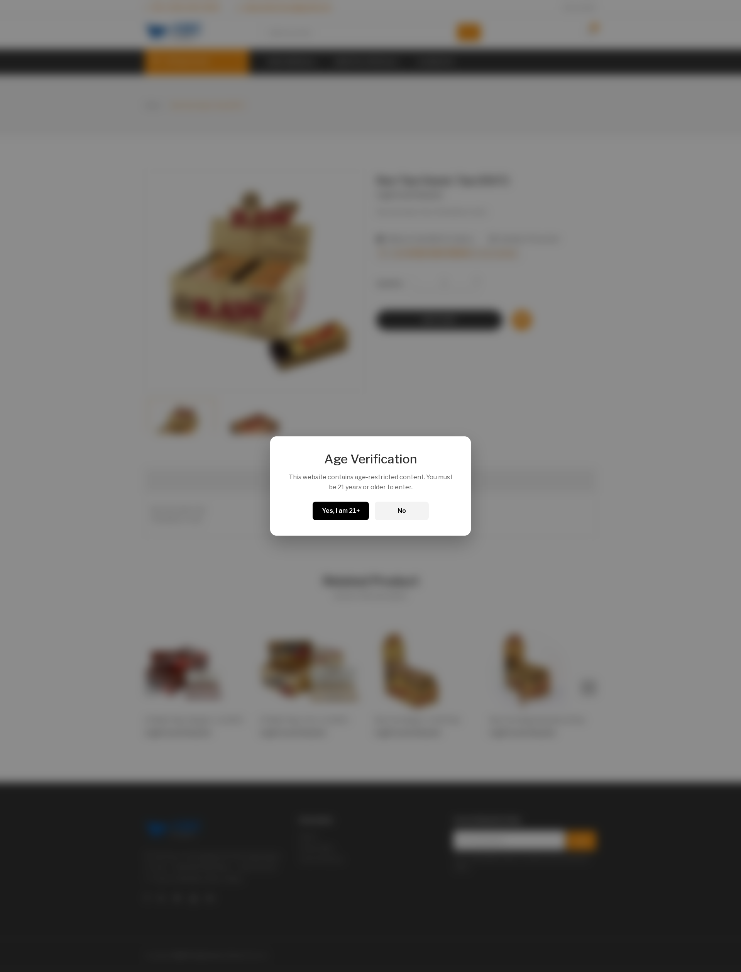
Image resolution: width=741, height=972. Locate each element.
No (402, 510)
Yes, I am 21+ (341, 510)
